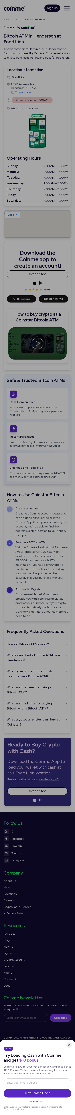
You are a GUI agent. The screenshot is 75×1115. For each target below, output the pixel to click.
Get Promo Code (37, 1093)
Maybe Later (37, 1101)
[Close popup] (69, 1045)
